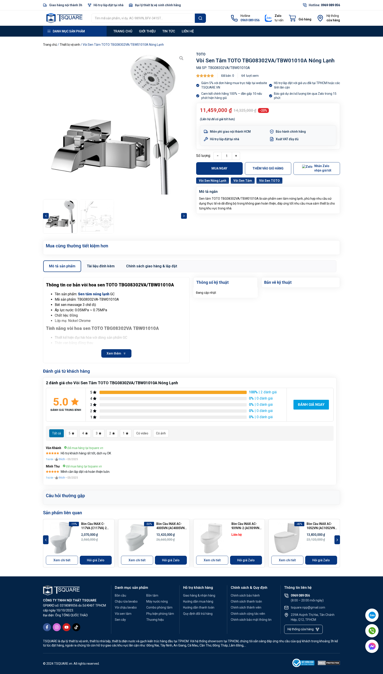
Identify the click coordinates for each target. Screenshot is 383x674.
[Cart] (300, 18)
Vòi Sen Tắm (242, 180)
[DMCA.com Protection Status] (329, 664)
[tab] (62, 266)
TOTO (200, 54)
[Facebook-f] (47, 627)
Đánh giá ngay (311, 404)
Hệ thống (332, 16)
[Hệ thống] (320, 18)
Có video (142, 433)
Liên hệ (188, 31)
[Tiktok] (76, 627)
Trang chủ (122, 31)
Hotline (245, 16)
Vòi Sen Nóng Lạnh (212, 180)
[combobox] (143, 18)
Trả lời (49, 459)
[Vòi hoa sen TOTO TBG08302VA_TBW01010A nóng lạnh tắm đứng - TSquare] (115, 125)
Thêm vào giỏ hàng (267, 168)
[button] (46, 216)
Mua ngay (219, 168)
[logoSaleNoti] (303, 664)
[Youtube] (66, 627)
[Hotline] (234, 18)
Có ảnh (161, 433)
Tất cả (56, 433)
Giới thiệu (147, 31)
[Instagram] (57, 627)
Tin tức (168, 31)
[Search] (200, 18)
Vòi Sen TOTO (269, 180)
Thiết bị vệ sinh (70, 44)
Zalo (278, 16)
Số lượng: (203, 156)
